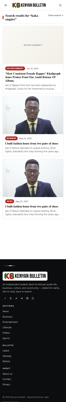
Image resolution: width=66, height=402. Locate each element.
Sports (6, 338)
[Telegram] (21, 298)
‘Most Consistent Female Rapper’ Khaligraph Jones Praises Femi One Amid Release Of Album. (32, 77)
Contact (7, 379)
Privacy (6, 384)
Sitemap (7, 356)
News (10, 201)
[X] (10, 298)
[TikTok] (16, 298)
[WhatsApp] (27, 298)
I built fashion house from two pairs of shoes (31, 143)
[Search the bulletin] (60, 5)
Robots (6, 361)
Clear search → (55, 15)
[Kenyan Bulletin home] (28, 5)
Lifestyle (7, 327)
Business (11, 138)
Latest (6, 350)
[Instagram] (32, 298)
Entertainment (15, 68)
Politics (6, 332)
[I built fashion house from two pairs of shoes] (33, 115)
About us (7, 373)
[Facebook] (5, 298)
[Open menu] (6, 5)
